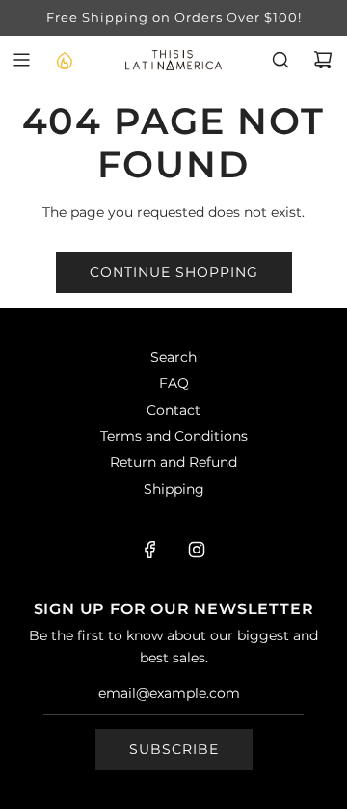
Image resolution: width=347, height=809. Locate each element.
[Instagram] (196, 549)
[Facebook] (150, 549)
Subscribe (174, 749)
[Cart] (323, 60)
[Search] (280, 60)
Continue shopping (174, 272)
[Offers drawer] (63, 60)
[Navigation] (21, 60)
